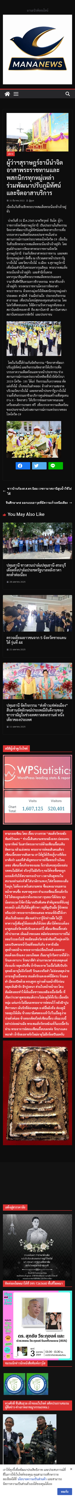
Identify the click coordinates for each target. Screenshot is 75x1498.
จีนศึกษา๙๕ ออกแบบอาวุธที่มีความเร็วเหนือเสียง (37, 503)
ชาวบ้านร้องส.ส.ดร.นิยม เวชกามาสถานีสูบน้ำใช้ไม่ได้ (39, 491)
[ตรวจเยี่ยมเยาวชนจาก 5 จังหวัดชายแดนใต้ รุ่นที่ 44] (37, 597)
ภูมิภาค (10, 154)
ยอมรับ (64, 1491)
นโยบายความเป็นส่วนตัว (32, 1479)
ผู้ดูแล (31, 200)
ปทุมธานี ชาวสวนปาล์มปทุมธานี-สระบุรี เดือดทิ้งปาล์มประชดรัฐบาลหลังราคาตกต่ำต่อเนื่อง (36, 570)
